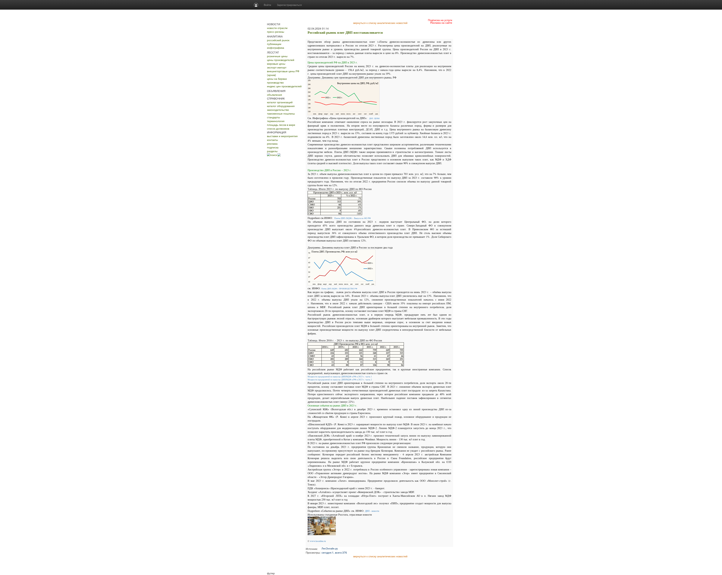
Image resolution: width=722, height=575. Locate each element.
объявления (274, 94)
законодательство (278, 110)
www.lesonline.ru (318, 540)
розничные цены (277, 56)
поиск (273, 155)
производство (275, 82)
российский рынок (278, 40)
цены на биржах (277, 79)
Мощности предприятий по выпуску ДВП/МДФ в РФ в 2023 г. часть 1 (340, 376)
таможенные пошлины (281, 113)
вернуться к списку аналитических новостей (380, 23)
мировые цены (276, 63)
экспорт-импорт (276, 67)
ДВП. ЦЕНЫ (374, 118)
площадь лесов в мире (281, 125)
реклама (272, 143)
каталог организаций (280, 102)
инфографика (275, 47)
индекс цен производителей (284, 86)
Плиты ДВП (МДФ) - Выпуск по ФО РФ (352, 218)
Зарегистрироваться (289, 5)
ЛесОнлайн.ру (330, 548)
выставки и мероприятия (282, 136)
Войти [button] (267, 5)
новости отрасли (277, 28)
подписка (272, 147)
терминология (275, 121)
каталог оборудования (281, 106)
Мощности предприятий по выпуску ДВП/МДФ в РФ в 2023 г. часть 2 (340, 379)
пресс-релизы (275, 31)
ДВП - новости (372, 510)
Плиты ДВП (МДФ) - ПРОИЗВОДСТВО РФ (339, 288)
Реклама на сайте (441, 22)
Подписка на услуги (440, 20)
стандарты (273, 117)
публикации (274, 44)
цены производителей (280, 60)
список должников (278, 128)
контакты (272, 140)
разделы (272, 151)
